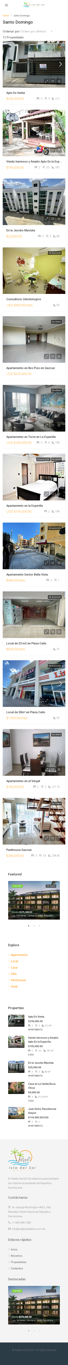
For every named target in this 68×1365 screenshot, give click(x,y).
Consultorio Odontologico (23, 299)
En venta (56, 322)
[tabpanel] (34, 900)
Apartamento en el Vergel (23, 781)
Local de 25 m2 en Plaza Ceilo (26, 643)
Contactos (17, 1268)
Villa (14, 974)
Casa (14, 967)
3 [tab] (41, 926)
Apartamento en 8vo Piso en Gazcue (30, 368)
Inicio (14, 1249)
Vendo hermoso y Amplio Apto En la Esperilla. (36, 161)
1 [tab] (30, 926)
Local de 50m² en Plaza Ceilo (25, 712)
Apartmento (19, 955)
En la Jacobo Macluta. (21, 230)
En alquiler (55, 253)
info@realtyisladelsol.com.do (29, 1229)
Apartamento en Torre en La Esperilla (31, 437)
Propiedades (18, 1262)
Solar (14, 986)
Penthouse (18, 980)
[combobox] (37, 31)
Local (14, 961)
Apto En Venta (15, 93)
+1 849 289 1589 (21, 1222)
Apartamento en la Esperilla (24, 505)
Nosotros (16, 1255)
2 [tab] (36, 926)
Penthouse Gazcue (19, 850)
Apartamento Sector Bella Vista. (27, 574)
